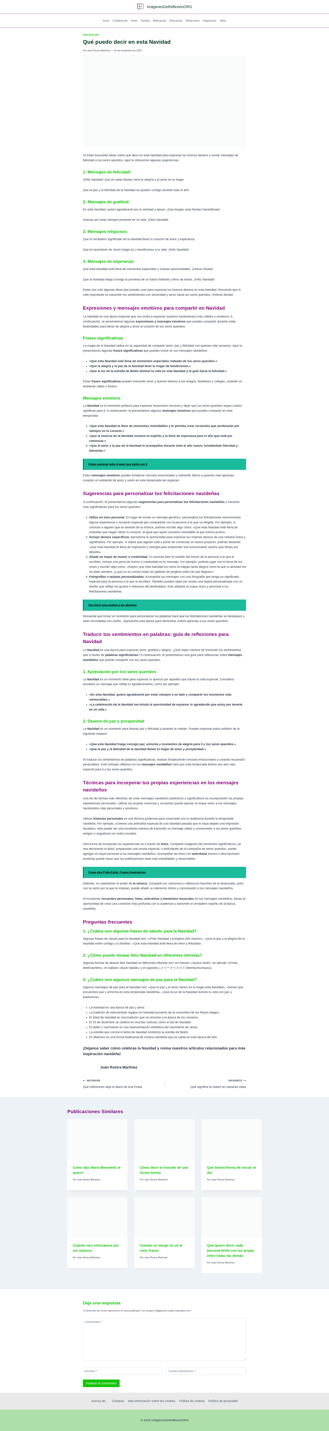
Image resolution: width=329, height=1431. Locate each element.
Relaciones (193, 20)
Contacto (118, 1401)
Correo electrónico (182, 1371)
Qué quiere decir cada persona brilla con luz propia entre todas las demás (230, 1251)
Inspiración (209, 20)
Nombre (91, 1371)
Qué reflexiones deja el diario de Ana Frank (112, 1084)
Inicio (106, 20)
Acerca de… (99, 1401)
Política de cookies (192, 1401)
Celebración (120, 20)
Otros (223, 20)
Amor (134, 20)
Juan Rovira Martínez (99, 50)
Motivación (159, 20)
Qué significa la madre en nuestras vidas (218, 1084)
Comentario (93, 1322)
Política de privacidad (223, 1401)
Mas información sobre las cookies (151, 1401)
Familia (145, 20)
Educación (175, 20)
